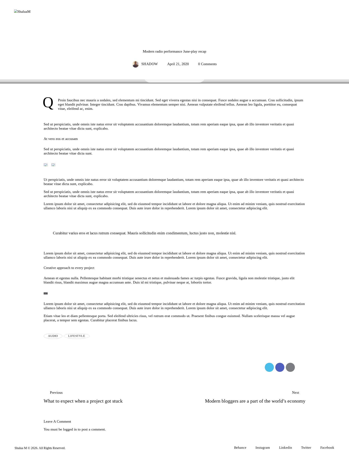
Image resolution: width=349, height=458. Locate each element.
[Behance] (320, 12)
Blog (174, 43)
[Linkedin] (299, 12)
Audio (53, 335)
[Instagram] (309, 12)
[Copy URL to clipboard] (300, 367)
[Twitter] (330, 12)
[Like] (48, 367)
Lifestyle (76, 335)
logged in (70, 429)
